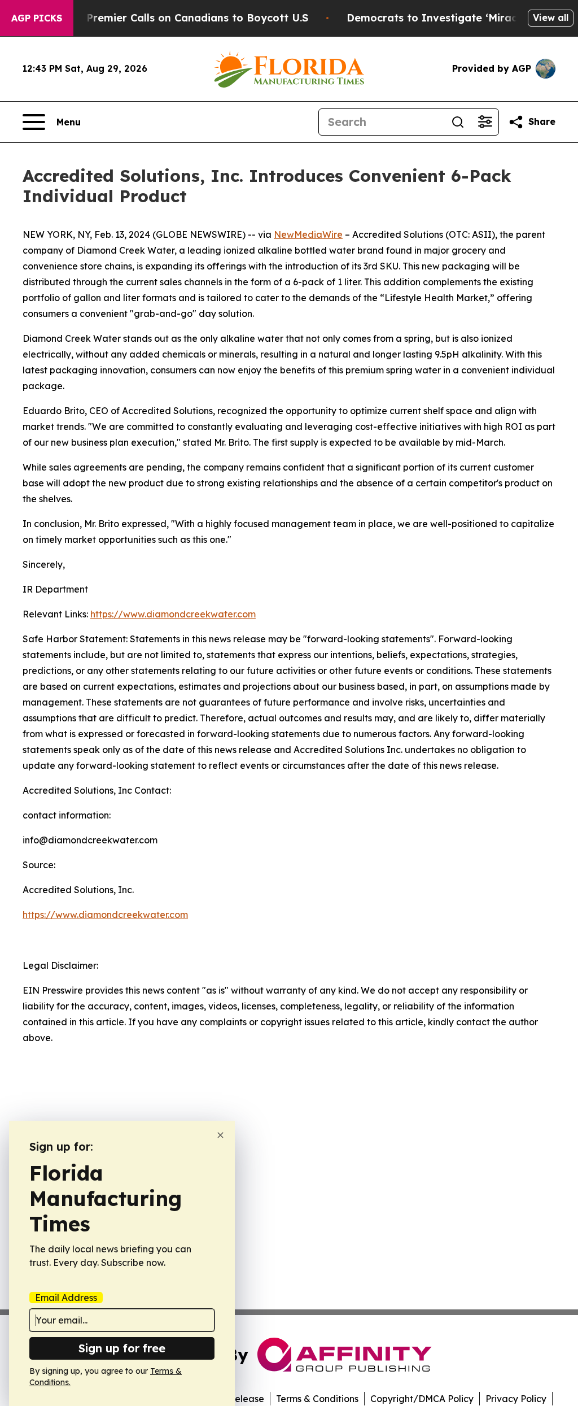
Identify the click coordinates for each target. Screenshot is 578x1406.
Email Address (66, 1297)
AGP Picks (36, 18)
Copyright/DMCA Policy (422, 1398)
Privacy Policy (515, 1398)
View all (550, 17)
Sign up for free (121, 1348)
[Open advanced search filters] (484, 122)
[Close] (220, 1135)
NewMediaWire (308, 234)
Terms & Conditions (317, 1398)
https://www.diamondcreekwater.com (173, 614)
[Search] (457, 122)
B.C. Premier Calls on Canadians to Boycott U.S (186, 17)
